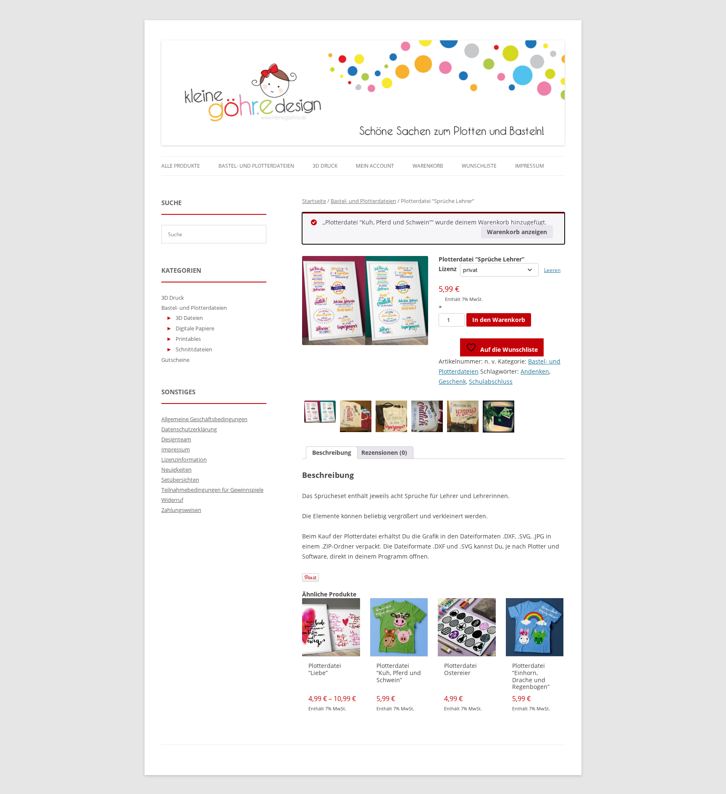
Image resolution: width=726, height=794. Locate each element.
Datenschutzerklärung (189, 429)
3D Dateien (189, 318)
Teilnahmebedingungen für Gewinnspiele (212, 489)
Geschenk (452, 381)
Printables (188, 339)
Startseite (314, 201)
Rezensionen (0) (384, 452)
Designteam (176, 439)
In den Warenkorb (498, 320)
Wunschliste (479, 165)
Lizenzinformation (184, 459)
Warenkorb (428, 165)
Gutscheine (175, 360)
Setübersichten (180, 479)
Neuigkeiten (176, 469)
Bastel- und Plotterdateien (256, 165)
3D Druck (325, 165)
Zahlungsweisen (181, 510)
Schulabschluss (491, 381)
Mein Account (375, 165)
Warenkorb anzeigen (517, 232)
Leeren (552, 270)
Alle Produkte (180, 165)
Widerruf (172, 500)
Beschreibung (331, 452)
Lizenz (448, 269)
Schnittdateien (194, 349)
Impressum (529, 165)
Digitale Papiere (195, 328)
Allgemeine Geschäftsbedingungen (204, 419)
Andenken (535, 371)
